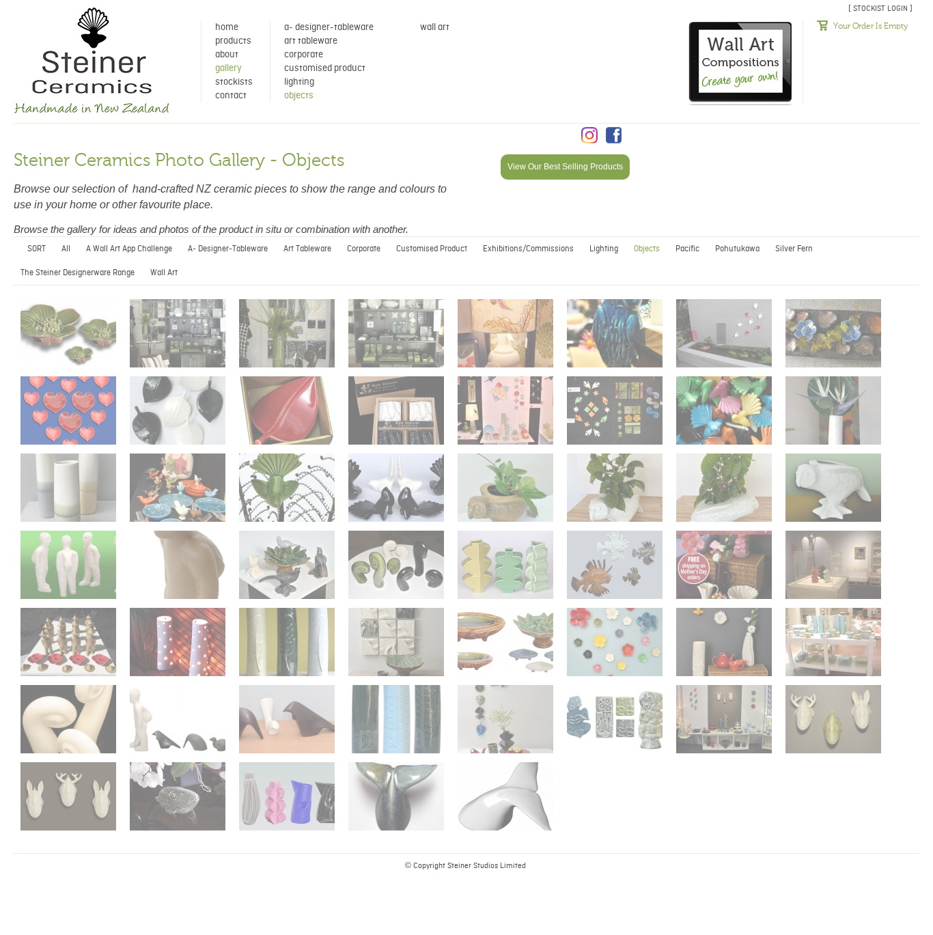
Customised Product (324, 68)
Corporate (303, 54)
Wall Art (434, 27)
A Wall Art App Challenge (129, 249)
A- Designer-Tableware (329, 27)
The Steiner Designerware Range (77, 272)
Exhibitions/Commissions (528, 249)
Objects (299, 95)
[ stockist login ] (880, 8)
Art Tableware (310, 41)
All (65, 249)
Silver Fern (794, 249)
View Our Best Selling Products (565, 166)
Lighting (299, 82)
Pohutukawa (737, 249)
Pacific (687, 249)
